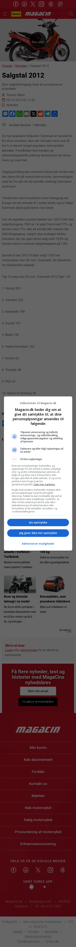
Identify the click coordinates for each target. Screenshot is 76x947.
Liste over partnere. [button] (44, 484)
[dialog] (38, 473)
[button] (38, 459)
